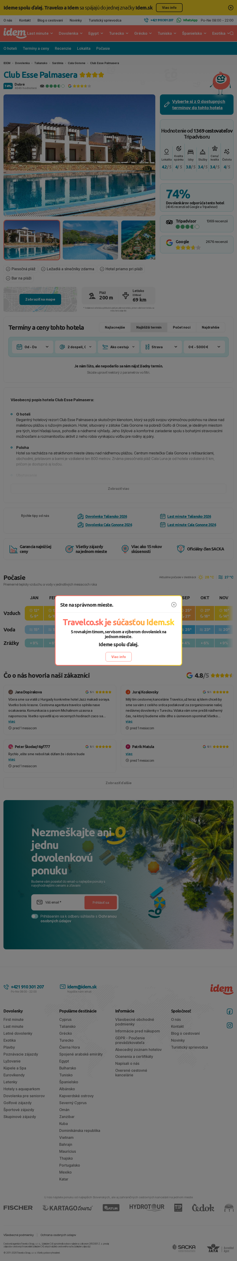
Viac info (118, 657)
